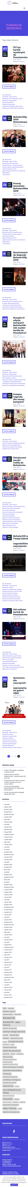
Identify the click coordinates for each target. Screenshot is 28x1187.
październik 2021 (9, 877)
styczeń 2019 (8, 919)
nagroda (22, 443)
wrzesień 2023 (8, 857)
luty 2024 (7, 849)
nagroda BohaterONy (17, 167)
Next (18, 756)
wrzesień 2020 (8, 889)
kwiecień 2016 (8, 987)
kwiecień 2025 (8, 822)
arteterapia (11, 1008)
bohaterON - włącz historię (9, 97)
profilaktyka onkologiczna (12, 1080)
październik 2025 (9, 814)
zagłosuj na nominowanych (17, 309)
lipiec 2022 (7, 869)
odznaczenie (5, 447)
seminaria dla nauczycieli (9, 740)
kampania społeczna (7, 595)
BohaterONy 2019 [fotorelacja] (20, 119)
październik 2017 (9, 947)
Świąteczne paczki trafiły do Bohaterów (19, 461)
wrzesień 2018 (8, 927)
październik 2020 (9, 887)
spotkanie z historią (7, 665)
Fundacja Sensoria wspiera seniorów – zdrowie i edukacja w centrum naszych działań (15, 782)
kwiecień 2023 (8, 859)
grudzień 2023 (8, 852)
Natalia (18, 59)
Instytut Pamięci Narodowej (9, 443)
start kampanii (21, 383)
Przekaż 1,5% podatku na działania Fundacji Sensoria (14, 771)
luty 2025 (7, 824)
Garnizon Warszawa (7, 506)
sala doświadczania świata (12, 1091)
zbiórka (20, 1108)
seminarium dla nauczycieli (9, 383)
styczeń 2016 (8, 995)
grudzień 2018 (8, 922)
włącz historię (19, 106)
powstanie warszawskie (8, 106)
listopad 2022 (8, 867)
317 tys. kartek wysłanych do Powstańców (20, 52)
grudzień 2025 (8, 809)
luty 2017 (7, 967)
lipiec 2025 (7, 819)
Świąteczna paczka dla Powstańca (11, 519)
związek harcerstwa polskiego (10, 527)
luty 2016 (7, 992)
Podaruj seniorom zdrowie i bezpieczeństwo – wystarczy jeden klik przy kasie (15, 776)
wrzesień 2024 (8, 837)
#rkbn (4, 1008)
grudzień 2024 (8, 829)
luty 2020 (7, 899)
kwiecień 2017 (8, 962)
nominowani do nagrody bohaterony (12, 307)
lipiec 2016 (7, 980)
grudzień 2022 (8, 864)
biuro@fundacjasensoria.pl (13, 1166)
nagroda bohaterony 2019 (9, 169)
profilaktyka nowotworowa (10, 1077)
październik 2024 (9, 834)
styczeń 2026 (8, 807)
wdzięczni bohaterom (8, 521)
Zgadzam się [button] (14, 1185)
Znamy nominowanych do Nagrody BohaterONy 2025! (14, 793)
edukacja (19, 589)
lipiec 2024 (7, 842)
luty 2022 (7, 872)
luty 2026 (7, 804)
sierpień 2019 (8, 912)
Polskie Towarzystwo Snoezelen (13, 1067)
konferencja (6, 1054)
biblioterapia (17, 1014)
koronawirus (20, 1054)
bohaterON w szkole (17, 98)
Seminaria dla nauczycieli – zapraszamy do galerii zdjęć (20, 685)
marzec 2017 (7, 965)
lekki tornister (8, 1057)
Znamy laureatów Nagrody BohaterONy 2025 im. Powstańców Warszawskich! (14, 788)
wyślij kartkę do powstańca (17, 108)
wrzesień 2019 (8, 909)
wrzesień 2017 (8, 950)
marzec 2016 (7, 990)
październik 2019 (9, 907)
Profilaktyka (7, 1074)
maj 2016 (6, 985)
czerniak (5, 1035)
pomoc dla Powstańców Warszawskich (12, 512)
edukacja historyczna (8, 591)
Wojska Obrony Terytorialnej (10, 523)
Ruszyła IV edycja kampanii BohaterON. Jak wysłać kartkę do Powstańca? (19, 325)
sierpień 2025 (8, 817)
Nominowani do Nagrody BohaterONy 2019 (20, 256)
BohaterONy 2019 (7, 163)
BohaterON (8, 95)
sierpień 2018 (8, 929)
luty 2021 (7, 882)
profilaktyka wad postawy (9, 1082)
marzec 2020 (7, 897)
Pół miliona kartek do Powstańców (20, 612)
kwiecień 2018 (8, 940)
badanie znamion (9, 1011)
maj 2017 (6, 960)
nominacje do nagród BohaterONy (11, 305)
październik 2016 (9, 977)
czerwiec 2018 (8, 935)
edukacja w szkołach (7, 738)
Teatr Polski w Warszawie (9, 667)
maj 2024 (6, 847)
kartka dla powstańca (8, 102)
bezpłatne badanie (8, 1014)
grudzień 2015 (8, 997)
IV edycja (15, 165)
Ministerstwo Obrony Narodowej (11, 508)
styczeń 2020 (8, 902)
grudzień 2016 (8, 972)
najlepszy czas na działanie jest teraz (10, 1064)
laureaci (20, 165)
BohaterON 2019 (6, 98)
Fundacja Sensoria (7, 165)
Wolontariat (15, 1102)
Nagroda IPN (16, 445)
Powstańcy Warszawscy (8, 104)
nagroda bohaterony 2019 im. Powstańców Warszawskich (13, 171)
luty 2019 (7, 917)
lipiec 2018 (7, 932)
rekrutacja (17, 1086)
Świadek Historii (6, 449)
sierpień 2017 (8, 952)
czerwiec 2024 (8, 844)
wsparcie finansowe (7, 525)
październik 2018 (9, 924)
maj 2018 (6, 937)
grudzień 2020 (8, 884)
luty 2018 (7, 942)
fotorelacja (15, 163)
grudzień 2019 (8, 904)
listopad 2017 (8, 945)
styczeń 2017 (8, 970)
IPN (19, 443)
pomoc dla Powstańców (8, 510)
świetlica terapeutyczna (11, 1112)
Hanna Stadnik (6, 378)
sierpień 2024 (8, 839)
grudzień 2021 (8, 874)
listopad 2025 (8, 812)
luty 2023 (7, 862)
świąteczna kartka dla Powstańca (11, 518)
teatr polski (16, 665)
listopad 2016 (8, 975)
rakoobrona (8, 1086)
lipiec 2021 (7, 879)
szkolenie (16, 1099)
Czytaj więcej (9, 86)
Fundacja (5, 1041)
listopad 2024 (8, 832)
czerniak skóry (14, 1035)
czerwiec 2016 (8, 982)
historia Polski (18, 591)
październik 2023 (9, 854)
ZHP (14, 525)
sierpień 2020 (8, 892)
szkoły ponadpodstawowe (9, 743)
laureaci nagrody (6, 167)
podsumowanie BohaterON (9, 661)
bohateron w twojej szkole (9, 100)
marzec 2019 (7, 914)
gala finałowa (17, 656)
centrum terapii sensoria (14, 1031)
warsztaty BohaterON (8, 745)
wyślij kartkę (5, 108)
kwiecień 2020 (8, 894)
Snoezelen (8, 1099)
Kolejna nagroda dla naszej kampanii (18, 398)
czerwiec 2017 (8, 957)
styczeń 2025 (8, 827)
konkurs (16, 595)
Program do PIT (6, 1150)
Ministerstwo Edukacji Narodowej (11, 597)
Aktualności (22, 61)
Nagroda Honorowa (7, 445)
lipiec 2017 (7, 955)
